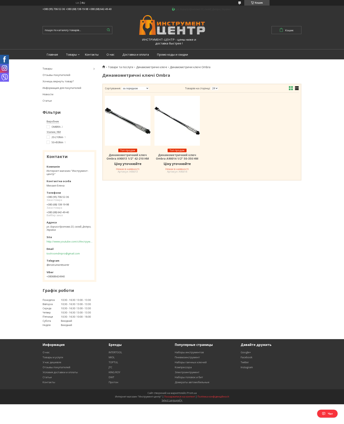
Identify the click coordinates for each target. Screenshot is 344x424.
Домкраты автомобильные (192, 382)
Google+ (246, 352)
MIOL (112, 357)
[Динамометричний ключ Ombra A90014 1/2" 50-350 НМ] (177, 121)
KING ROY (114, 372)
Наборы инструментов (189, 352)
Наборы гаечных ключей (191, 362)
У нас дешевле (52, 362)
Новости (48, 94)
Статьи (47, 100)
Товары (71, 54)
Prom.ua (192, 393)
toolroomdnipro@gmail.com (63, 253)
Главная (52, 54)
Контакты (92, 54)
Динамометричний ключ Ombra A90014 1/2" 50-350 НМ (177, 156)
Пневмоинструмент (187, 357)
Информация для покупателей (62, 88)
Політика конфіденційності (213, 396)
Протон (113, 382)
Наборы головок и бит (189, 377)
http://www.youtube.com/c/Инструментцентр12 (69, 241)
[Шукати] (108, 30)
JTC (110, 367)
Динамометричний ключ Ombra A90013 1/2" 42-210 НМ (128, 156)
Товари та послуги (120, 67)
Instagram (247, 367)
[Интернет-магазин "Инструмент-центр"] (172, 24)
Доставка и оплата (135, 54)
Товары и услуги (53, 357)
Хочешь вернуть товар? (58, 81)
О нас (110, 54)
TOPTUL (113, 362)
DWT (111, 377)
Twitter (245, 362)
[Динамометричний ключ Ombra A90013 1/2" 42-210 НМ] (127, 121)
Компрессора (183, 367)
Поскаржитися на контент (179, 396)
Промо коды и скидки (172, 54)
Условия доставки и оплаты (60, 372)
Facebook (246, 357)
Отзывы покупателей (56, 75)
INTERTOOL (115, 352)
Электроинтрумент (187, 372)
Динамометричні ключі (151, 67)
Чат (330, 413)
